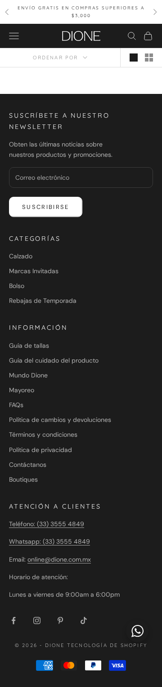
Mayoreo (21, 390)
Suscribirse (45, 207)
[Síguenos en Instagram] (36, 620)
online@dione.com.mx (59, 559)
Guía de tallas (29, 345)
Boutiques (23, 479)
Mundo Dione (28, 375)
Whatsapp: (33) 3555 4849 (49, 541)
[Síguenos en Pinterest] (60, 620)
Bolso (16, 286)
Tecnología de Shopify (107, 645)
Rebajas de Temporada (42, 301)
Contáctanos (27, 465)
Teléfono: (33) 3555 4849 (46, 524)
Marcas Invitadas (33, 271)
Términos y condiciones (43, 434)
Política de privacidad (40, 450)
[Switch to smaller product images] (149, 57)
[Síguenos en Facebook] (13, 620)
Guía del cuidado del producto (54, 360)
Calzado (20, 256)
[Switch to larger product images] (134, 57)
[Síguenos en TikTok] (83, 620)
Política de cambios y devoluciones (60, 420)
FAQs (16, 405)
